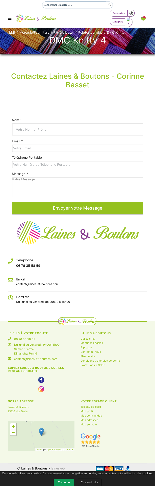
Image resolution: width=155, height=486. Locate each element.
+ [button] (13, 426)
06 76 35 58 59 (28, 266)
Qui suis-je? (88, 338)
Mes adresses (89, 420)
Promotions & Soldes (94, 365)
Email (17, 141)
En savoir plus (90, 482)
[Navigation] (10, 18)
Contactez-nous (91, 351)
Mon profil (87, 411)
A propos (86, 347)
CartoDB (69, 449)
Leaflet (39, 449)
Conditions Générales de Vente (100, 360)
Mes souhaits (89, 424)
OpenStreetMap (54, 449)
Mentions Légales (92, 342)
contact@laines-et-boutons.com (37, 284)
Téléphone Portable (27, 157)
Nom (17, 120)
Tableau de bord (91, 406)
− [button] (13, 432)
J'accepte (64, 482)
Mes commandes (91, 415)
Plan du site (88, 356)
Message (20, 174)
